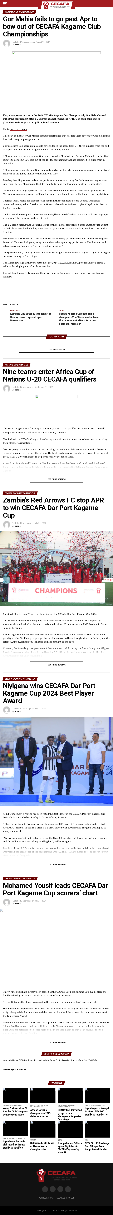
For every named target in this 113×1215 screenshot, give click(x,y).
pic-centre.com (18, 129)
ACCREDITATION (46, 1197)
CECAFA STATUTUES (65, 1197)
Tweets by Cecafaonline (14, 1069)
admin (18, 44)
